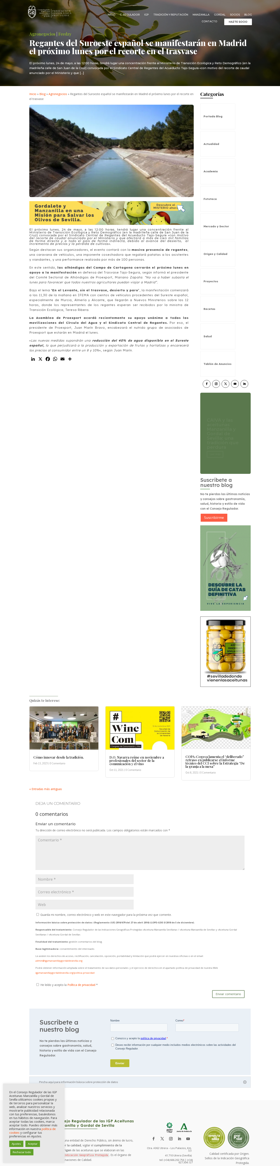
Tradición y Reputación (170, 14)
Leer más (215, 449)
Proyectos (211, 281)
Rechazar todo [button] (22, 1152)
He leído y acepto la (69, 985)
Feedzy (64, 34)
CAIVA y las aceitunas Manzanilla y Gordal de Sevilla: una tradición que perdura (223, 429)
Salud (208, 336)
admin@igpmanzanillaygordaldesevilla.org (58, 960)
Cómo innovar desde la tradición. (58, 757)
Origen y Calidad (215, 254)
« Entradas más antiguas (45, 789)
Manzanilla (201, 14)
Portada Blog (213, 116)
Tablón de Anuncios (217, 363)
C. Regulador (130, 14)
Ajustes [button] (16, 1144)
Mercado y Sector (216, 226)
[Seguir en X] (225, 384)
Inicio (111, 14)
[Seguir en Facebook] (207, 384)
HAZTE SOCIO (238, 21)
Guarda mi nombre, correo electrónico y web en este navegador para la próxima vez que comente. (106, 915)
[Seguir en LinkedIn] (244, 384)
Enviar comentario (228, 994)
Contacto (209, 21)
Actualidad (211, 144)
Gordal (219, 14)
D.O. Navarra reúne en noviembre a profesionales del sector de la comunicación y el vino (136, 760)
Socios (235, 14)
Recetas (209, 309)
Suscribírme (214, 517)
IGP (146, 14)
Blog (248, 14)
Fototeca (210, 199)
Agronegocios (42, 34)
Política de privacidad (81, 985)
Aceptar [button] (33, 1144)
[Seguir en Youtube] (235, 384)
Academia (211, 171)
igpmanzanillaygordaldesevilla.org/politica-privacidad (64, 972)
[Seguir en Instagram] (216, 384)
